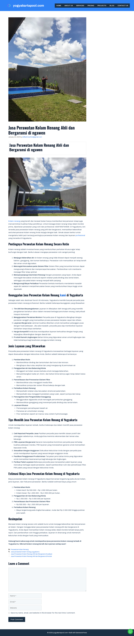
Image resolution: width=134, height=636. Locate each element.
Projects (101, 5)
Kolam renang (14, 221)
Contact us (123, 5)
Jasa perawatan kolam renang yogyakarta (25, 552)
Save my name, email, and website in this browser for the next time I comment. (43, 613)
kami (63, 295)
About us (68, 5)
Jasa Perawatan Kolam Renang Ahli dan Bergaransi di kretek (31, 556)
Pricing (91, 5)
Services (80, 5)
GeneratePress (81, 632)
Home (58, 5)
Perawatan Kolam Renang (20, 549)
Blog (112, 5)
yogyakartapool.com (28, 5)
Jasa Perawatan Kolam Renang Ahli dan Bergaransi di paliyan (31, 554)
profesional (80, 235)
